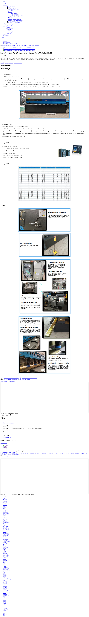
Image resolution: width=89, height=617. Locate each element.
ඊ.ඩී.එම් (10, 12)
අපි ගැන (5, 26)
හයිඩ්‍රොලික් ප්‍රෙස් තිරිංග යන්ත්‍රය (15, 21)
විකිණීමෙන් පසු (9, 30)
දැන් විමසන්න (4, 443)
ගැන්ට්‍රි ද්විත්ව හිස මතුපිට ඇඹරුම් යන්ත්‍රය (23, 453)
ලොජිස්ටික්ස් (9, 29)
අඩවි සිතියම (12, 452)
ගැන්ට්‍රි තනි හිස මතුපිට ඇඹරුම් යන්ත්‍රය (78, 453)
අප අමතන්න (6, 35)
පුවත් (4, 23)
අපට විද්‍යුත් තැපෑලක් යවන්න (7, 63)
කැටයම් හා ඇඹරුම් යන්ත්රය (14, 22)
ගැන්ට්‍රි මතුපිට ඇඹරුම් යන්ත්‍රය (7, 453)
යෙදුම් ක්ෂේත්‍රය (9, 28)
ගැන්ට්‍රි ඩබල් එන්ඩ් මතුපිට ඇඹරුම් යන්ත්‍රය (10, 454)
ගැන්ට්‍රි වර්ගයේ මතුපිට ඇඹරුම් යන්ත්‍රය (60, 453)
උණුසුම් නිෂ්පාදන (4, 452)
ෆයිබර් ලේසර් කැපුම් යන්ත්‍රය (14, 19)
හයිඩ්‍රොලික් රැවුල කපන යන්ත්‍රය (15, 20)
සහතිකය (8, 27)
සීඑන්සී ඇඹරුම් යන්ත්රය (14, 17)
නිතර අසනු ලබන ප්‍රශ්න (8, 24)
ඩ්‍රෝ (9, 7)
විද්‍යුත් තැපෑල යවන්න (5, 456)
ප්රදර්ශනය (8, 33)
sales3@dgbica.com (7, 437)
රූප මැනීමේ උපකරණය (13, 9)
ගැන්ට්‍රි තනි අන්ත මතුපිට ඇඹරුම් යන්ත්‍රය (42, 453)
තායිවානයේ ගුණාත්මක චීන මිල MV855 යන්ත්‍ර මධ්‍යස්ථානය (17, 379)
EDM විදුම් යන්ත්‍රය (15, 14)
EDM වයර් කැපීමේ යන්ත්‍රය (17, 15)
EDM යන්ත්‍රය (14, 13)
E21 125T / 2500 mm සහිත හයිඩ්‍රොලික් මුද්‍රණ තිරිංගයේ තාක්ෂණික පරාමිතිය (20, 378)
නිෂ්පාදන (5, 5)
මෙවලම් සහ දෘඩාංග (10, 6)
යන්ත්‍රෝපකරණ (9, 10)
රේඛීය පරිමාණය (12, 8)
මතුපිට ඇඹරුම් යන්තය (13, 16)
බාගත (4, 34)
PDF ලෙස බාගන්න (18, 63)
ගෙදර (4, 3)
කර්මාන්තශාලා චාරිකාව (11, 32)
